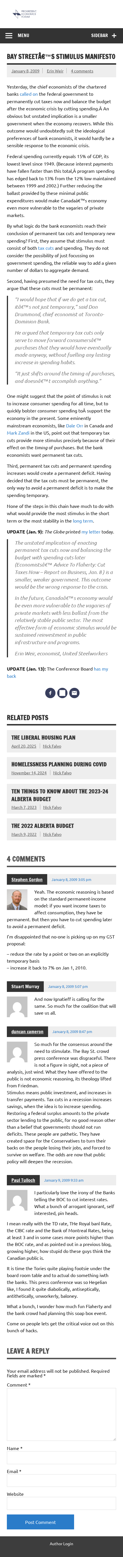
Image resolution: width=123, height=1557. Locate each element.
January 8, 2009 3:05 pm (71, 879)
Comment (19, 1384)
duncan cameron (27, 1031)
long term (83, 520)
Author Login (61, 1543)
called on (29, 94)
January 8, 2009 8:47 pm (72, 1031)
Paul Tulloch (23, 1180)
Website (15, 1493)
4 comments (82, 70)
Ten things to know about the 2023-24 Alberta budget (59, 795)
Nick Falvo (52, 745)
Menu (23, 35)
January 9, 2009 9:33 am (64, 1180)
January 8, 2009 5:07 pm (68, 986)
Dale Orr (75, 425)
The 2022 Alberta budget (42, 826)
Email (14, 1471)
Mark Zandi (19, 432)
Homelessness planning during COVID (59, 764)
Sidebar (99, 35)
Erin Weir (55, 70)
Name (15, 1448)
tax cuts (46, 248)
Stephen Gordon (27, 879)
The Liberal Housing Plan (43, 737)
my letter (92, 531)
